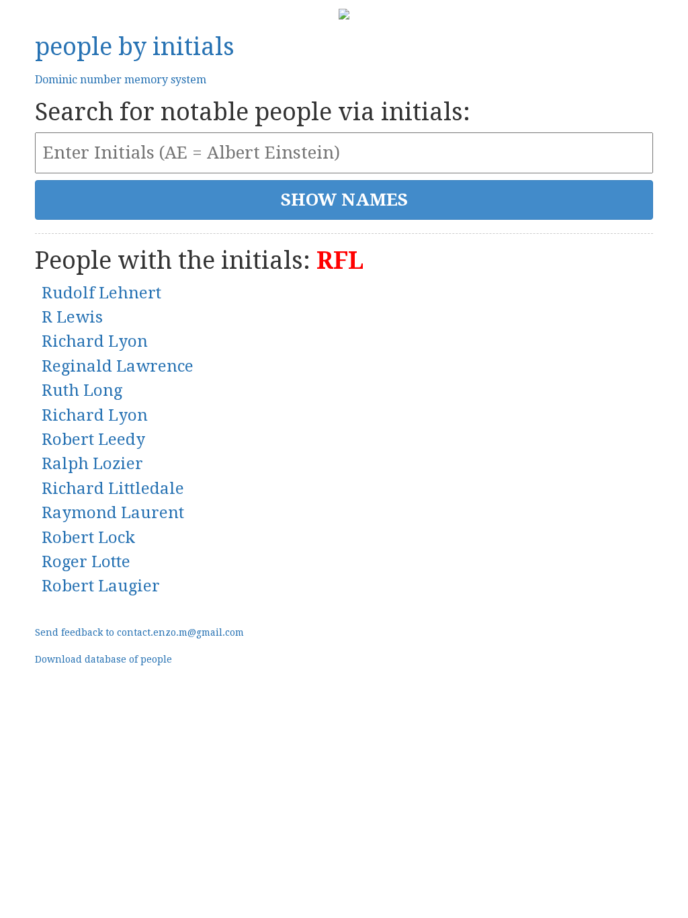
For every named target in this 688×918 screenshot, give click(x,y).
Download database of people (103, 659)
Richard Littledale (113, 488)
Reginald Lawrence (118, 366)
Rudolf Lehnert (101, 293)
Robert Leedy (93, 439)
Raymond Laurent (113, 512)
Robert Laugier (101, 586)
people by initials (134, 46)
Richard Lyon (95, 341)
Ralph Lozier (92, 463)
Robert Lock (88, 537)
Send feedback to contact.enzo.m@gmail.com (139, 632)
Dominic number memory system (120, 79)
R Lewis (72, 317)
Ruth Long (82, 390)
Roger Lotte (86, 561)
